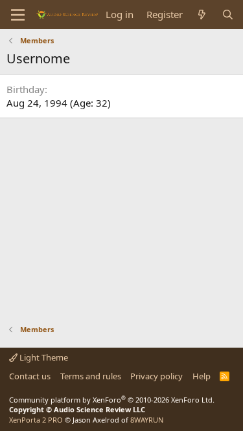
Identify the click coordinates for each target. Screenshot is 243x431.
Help (201, 376)
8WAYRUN (146, 420)
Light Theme (42, 357)
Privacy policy (156, 376)
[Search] (227, 14)
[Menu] (18, 14)
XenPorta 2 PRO (36, 420)
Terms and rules (90, 376)
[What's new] (201, 14)
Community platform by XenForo (111, 400)
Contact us (30, 376)
